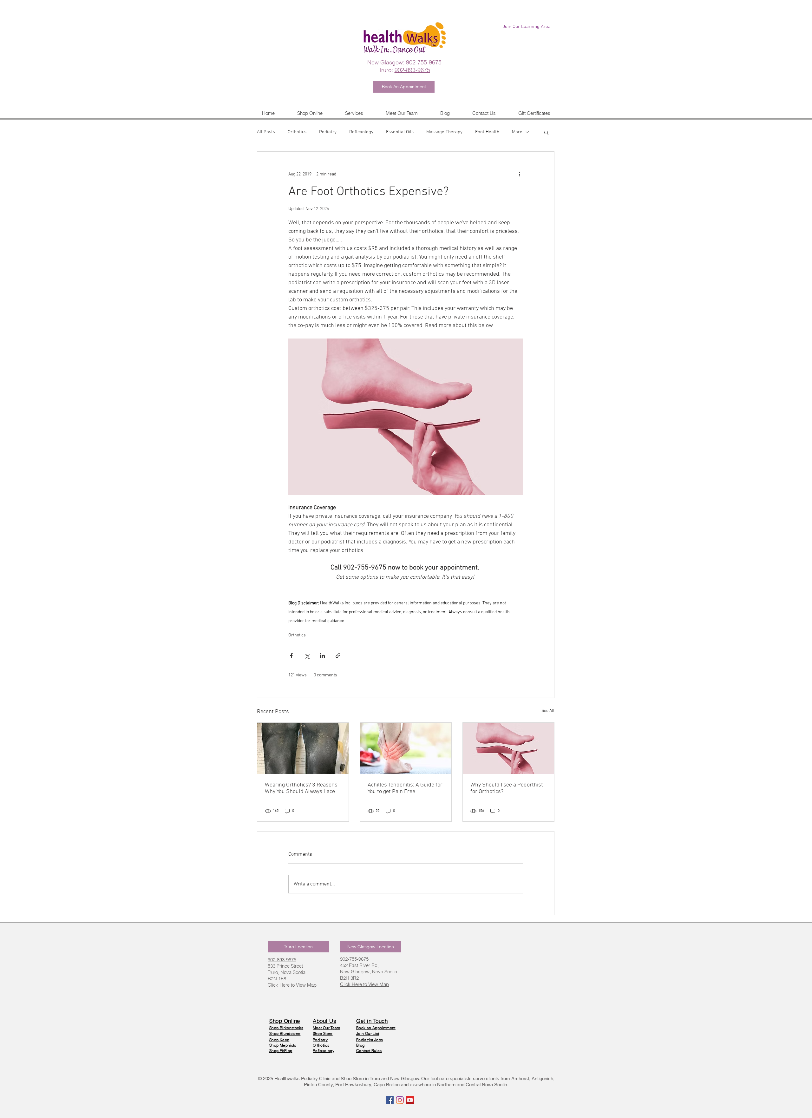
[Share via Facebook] (291, 656)
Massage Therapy (444, 132)
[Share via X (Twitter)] (307, 656)
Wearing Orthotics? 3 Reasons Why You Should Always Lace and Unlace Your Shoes (301, 788)
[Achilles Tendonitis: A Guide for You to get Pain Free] (405, 748)
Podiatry (328, 132)
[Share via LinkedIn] (322, 656)
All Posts (266, 132)
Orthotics (297, 132)
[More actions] (519, 174)
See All (547, 711)
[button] (354, 113)
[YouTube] (410, 1100)
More (517, 132)
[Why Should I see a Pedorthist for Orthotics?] (508, 748)
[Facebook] (390, 1100)
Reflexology (361, 132)
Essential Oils (400, 132)
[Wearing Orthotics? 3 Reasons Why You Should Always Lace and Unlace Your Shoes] (303, 748)
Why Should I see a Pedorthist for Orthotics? (506, 788)
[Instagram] (400, 1100)
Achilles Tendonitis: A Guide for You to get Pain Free (405, 788)
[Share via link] (338, 656)
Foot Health (487, 132)
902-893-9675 (412, 70)
